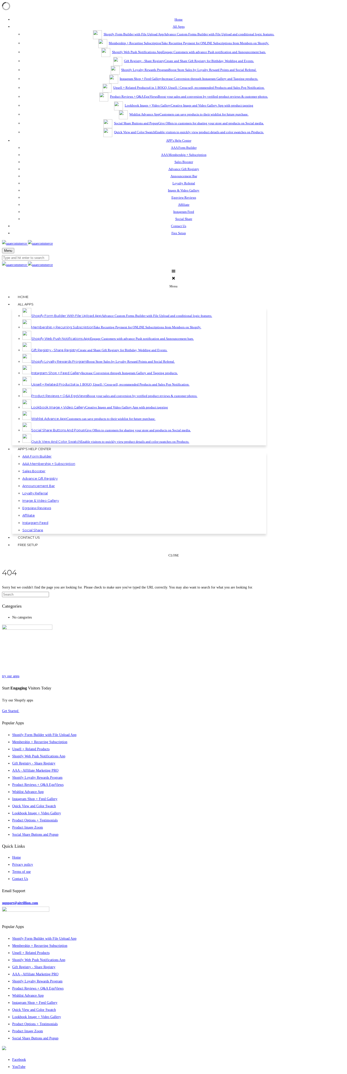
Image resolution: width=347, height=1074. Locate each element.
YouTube (18, 1067)
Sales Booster (184, 162)
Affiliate (184, 205)
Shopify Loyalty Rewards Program (37, 777)
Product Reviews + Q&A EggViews (38, 785)
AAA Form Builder (184, 148)
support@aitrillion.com (20, 903)
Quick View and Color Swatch (34, 806)
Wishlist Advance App (28, 792)
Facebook (19, 1060)
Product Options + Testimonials (35, 820)
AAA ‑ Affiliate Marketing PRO (35, 770)
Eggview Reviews (183, 197)
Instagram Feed (183, 212)
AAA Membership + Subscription (184, 155)
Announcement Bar (183, 176)
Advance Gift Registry (183, 169)
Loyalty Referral (183, 183)
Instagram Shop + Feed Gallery (34, 799)
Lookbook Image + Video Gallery (36, 813)
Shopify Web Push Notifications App (38, 756)
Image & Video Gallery (183, 190)
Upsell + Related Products (31, 749)
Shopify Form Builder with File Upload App (44, 735)
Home (16, 857)
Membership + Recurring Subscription (39, 742)
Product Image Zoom (27, 827)
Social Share (183, 219)
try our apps (10, 676)
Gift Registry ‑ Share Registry (33, 763)
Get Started (10, 711)
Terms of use (21, 872)
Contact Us (20, 879)
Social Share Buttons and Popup (35, 834)
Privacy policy (22, 864)
